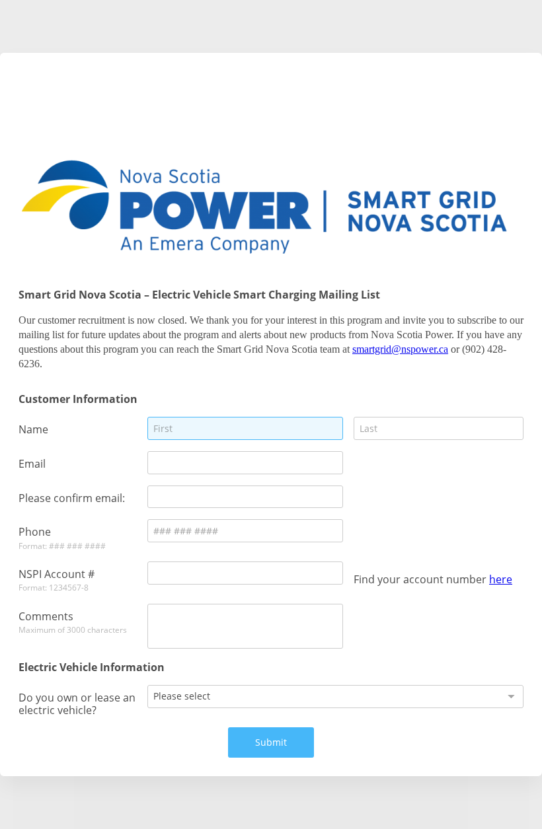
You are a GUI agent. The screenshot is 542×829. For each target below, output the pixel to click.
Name (33, 429)
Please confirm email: (72, 498)
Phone (35, 531)
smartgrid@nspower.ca (400, 349)
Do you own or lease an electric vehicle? (77, 703)
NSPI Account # (57, 574)
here (500, 579)
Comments (46, 616)
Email (32, 463)
